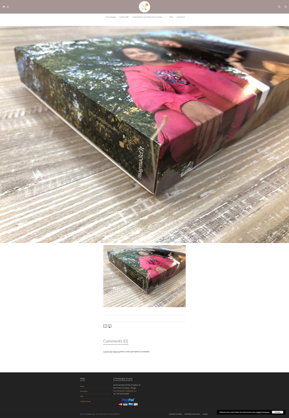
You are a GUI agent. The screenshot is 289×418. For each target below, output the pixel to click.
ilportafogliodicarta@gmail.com (124, 391)
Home (82, 386)
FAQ (81, 396)
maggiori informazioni (262, 412)
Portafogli (83, 391)
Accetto (277, 412)
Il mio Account (85, 401)
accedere (127, 352)
